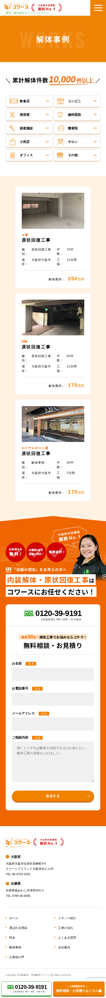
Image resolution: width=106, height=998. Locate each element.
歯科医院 (74, 115)
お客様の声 (16, 957)
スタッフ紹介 (67, 918)
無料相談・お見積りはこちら (77, 989)
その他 (73, 155)
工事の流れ (65, 927)
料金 (12, 937)
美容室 (25, 115)
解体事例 (15, 947)
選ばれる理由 (18, 927)
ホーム (13, 918)
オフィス (26, 155)
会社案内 (64, 947)
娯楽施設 (26, 128)
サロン (73, 142)
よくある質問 (67, 937)
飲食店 (25, 101)
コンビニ (74, 101)
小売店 (25, 142)
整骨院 (73, 128)
